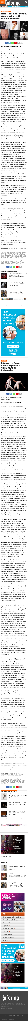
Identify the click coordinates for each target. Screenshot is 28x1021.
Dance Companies (8, 937)
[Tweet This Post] (9, 42)
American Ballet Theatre (13, 775)
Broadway (10, 253)
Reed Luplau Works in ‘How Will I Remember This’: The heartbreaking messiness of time (18, 276)
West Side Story (6, 263)
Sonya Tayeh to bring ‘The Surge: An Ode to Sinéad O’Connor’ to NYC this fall (16, 292)
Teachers (6, 931)
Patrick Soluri (5, 782)
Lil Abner (14, 257)
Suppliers (6, 926)
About (22, 1015)
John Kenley (4, 257)
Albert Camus (13, 774)
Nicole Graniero (19, 781)
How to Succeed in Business (18, 255)
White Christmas (16, 263)
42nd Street (13, 248)
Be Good (3, 253)
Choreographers (8, 934)
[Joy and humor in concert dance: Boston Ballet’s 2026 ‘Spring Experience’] (4, 285)
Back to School (7, 923)
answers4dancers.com (8, 252)
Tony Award (20, 262)
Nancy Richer (21, 780)
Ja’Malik (3, 780)
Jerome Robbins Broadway (18, 256)
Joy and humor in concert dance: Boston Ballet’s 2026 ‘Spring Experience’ (16, 284)
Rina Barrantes (14, 782)
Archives (15, 1017)
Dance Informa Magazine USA (11, 1015)
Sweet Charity (14, 261)
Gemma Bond (13, 778)
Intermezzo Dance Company (14, 779)
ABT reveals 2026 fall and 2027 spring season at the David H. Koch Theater (17, 813)
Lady (10, 257)
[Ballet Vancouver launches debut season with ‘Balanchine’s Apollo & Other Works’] (4, 796)
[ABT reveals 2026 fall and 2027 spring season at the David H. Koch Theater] (4, 814)
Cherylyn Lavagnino (7, 777)
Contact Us (8, 1017)
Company (15, 253)
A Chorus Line (22, 248)
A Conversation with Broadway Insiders (13, 249)
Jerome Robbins (5, 256)
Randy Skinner (17, 260)
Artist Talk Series (20, 252)
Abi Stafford (14, 773)
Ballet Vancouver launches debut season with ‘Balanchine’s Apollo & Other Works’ (18, 795)
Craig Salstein (5, 778)
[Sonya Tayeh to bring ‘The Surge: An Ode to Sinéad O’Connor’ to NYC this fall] (4, 293)
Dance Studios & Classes (10, 920)
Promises (10, 260)
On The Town (12, 258)
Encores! (10, 254)
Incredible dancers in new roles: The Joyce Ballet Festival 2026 (18, 803)
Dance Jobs (6, 940)
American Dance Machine (8, 251)
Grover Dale (17, 254)
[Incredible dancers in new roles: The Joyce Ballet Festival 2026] (4, 805)
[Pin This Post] (15, 42)
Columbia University (20, 777)
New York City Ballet (7, 781)
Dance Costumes (8, 928)
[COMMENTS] (21, 42)
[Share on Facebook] (6, 42)
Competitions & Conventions (12, 917)
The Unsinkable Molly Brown (11, 262)
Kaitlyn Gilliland (11, 780)
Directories (22, 1017)
